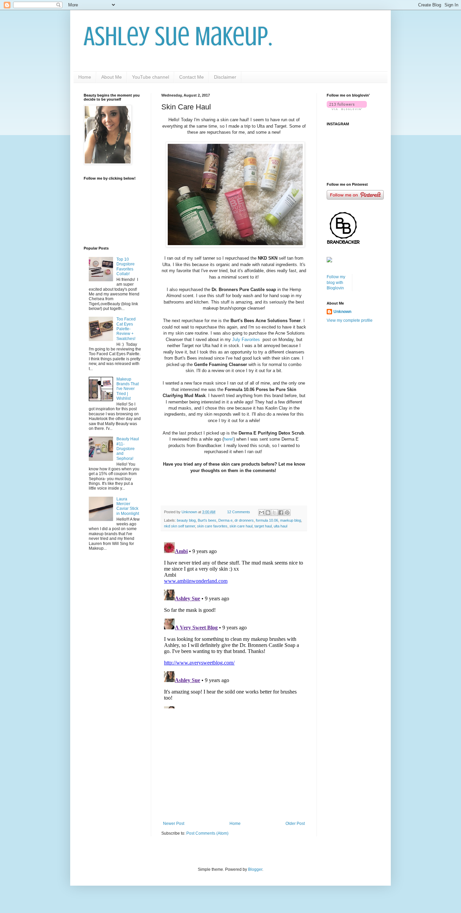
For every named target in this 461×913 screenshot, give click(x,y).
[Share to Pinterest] (287, 512)
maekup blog (290, 520)
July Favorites (246, 339)
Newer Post (173, 823)
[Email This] (261, 512)
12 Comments (238, 512)
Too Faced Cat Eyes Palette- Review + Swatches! (126, 329)
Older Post (295, 823)
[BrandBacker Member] (343, 243)
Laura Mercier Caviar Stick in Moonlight (127, 506)
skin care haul (240, 526)
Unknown (342, 311)
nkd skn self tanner (179, 526)
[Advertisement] (233, 765)
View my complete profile (350, 320)
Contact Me (191, 77)
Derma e (225, 520)
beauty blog (186, 520)
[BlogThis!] (268, 512)
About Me (111, 77)
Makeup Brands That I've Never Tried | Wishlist (127, 389)
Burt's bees (207, 520)
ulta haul (280, 526)
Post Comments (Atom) (207, 833)
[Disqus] (233, 624)
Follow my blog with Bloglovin (336, 283)
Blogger (255, 869)
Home (84, 77)
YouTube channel (150, 77)
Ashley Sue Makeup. (178, 36)
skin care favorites (212, 526)
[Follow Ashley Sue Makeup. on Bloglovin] (347, 108)
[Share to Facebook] (280, 512)
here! (229, 439)
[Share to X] (274, 512)
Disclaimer (225, 77)
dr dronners (244, 520)
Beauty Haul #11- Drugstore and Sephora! (127, 449)
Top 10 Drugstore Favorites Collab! (125, 266)
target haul (263, 526)
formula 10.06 (267, 520)
